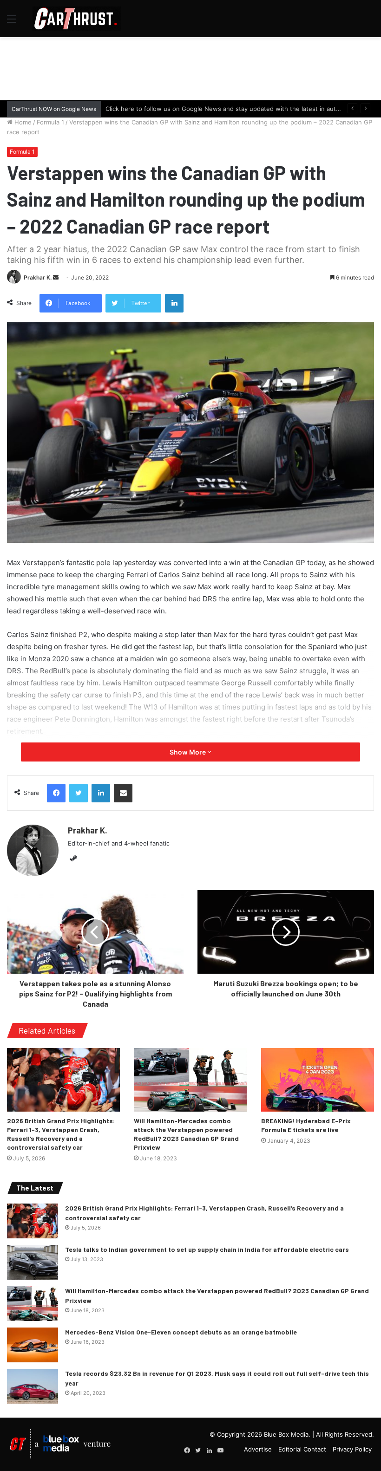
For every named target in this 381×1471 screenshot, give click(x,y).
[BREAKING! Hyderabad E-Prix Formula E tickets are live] (317, 1080)
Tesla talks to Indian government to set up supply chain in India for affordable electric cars (207, 1249)
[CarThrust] (77, 19)
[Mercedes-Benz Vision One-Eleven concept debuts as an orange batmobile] (32, 1345)
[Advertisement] (190, 67)
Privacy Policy (352, 1449)
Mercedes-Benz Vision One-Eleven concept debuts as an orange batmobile (181, 1332)
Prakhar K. (38, 277)
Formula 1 (50, 122)
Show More (188, 752)
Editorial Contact (302, 1449)
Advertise (258, 1449)
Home (22, 122)
